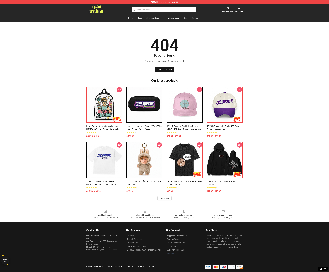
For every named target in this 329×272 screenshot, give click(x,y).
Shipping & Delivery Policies (177, 235)
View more (165, 198)
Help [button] (324, 269)
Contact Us (171, 246)
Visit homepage (164, 69)
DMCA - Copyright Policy (136, 246)
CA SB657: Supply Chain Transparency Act (144, 250)
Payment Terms (173, 239)
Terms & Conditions (134, 239)
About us (130, 235)
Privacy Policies (133, 243)
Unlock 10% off (5, 260)
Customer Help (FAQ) (175, 250)
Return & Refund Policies (176, 243)
